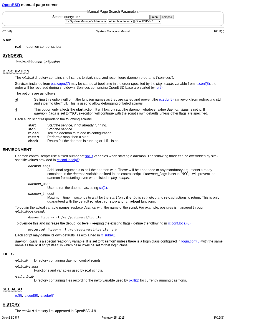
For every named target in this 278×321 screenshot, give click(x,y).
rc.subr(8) (166, 99)
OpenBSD (11, 5)
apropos (167, 17)
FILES (8, 254)
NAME (8, 40)
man (155, 17)
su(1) (103, 188)
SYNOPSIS (13, 55)
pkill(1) (134, 280)
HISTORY (11, 304)
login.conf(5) (190, 241)
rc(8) (159, 87)
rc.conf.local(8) (68, 160)
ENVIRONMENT (17, 149)
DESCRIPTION (16, 71)
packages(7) (60, 83)
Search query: (63, 17)
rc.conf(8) (202, 83)
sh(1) (89, 156)
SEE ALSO (12, 289)
